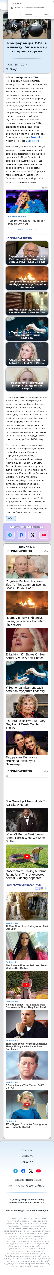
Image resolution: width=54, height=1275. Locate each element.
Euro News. (32, 140)
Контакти (27, 1156)
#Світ (10, 518)
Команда (27, 1162)
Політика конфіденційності (27, 1185)
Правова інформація (27, 1179)
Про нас (27, 1150)
